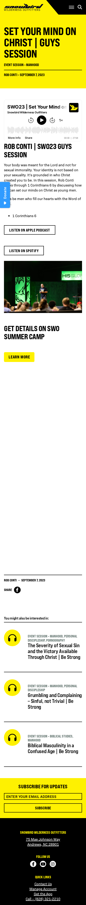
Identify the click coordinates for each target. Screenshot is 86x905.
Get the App (43, 893)
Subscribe (43, 808)
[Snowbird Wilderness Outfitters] (30, 7)
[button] (71, 7)
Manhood (32, 65)
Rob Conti (10, 75)
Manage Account (43, 888)
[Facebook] (33, 864)
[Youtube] (43, 864)
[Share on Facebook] (17, 590)
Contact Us (43, 883)
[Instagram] (53, 864)
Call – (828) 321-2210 (43, 898)
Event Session (14, 65)
